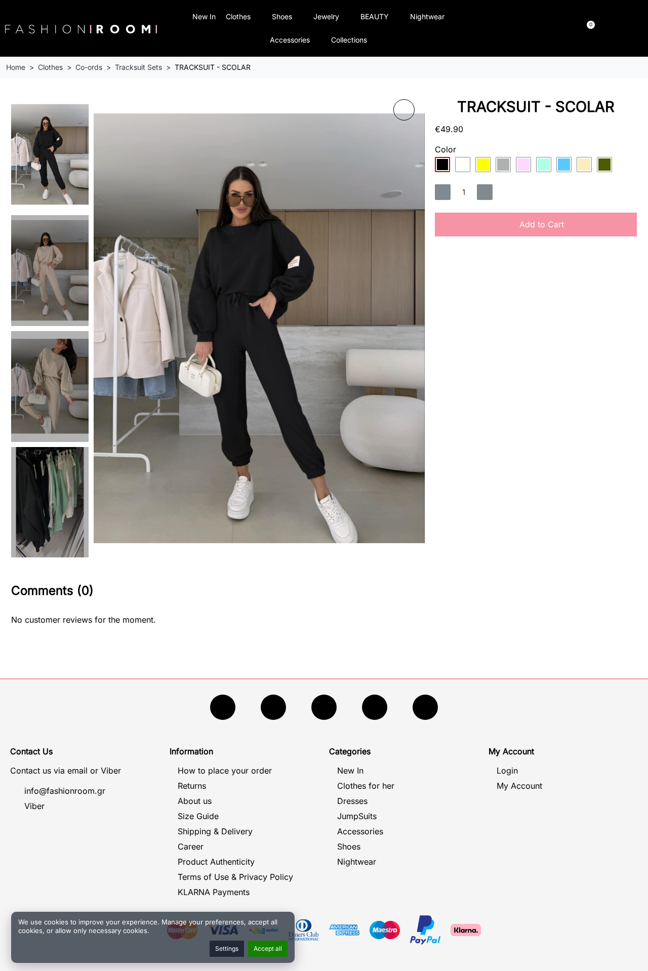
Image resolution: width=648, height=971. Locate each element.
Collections (349, 39)
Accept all (268, 948)
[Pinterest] (425, 707)
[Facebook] (222, 707)
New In (204, 16)
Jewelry (326, 16)
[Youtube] (273, 707)
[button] (509, 28)
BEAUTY (374, 16)
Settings (226, 948)
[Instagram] (324, 707)
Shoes (282, 16)
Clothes (238, 16)
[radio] (442, 164)
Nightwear (427, 16)
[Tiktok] (374, 707)
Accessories (290, 39)
